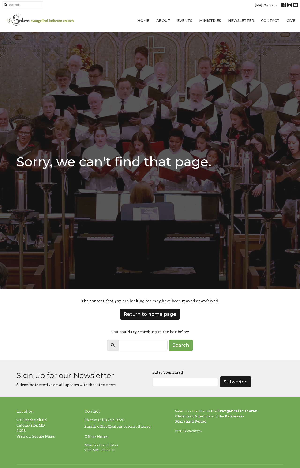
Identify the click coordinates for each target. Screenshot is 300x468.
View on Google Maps (35, 436)
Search (180, 345)
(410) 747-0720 (266, 5)
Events (184, 20)
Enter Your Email (167, 372)
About (163, 20)
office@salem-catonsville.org (123, 426)
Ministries (210, 20)
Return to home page (150, 314)
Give (291, 20)
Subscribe (236, 382)
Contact (270, 20)
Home (143, 20)
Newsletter (241, 20)
